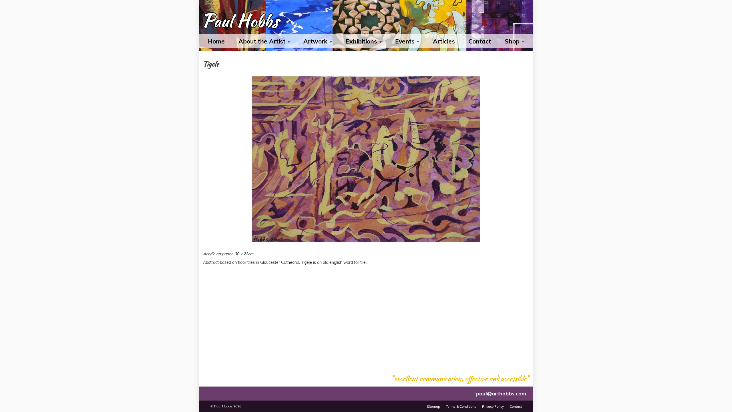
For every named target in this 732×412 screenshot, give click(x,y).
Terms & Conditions (461, 406)
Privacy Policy (493, 406)
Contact (479, 41)
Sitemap (433, 406)
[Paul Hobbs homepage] (240, 22)
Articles (444, 41)
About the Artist (262, 41)
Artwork (316, 41)
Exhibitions (362, 41)
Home (216, 41)
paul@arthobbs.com (501, 393)
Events (405, 41)
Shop (513, 41)
